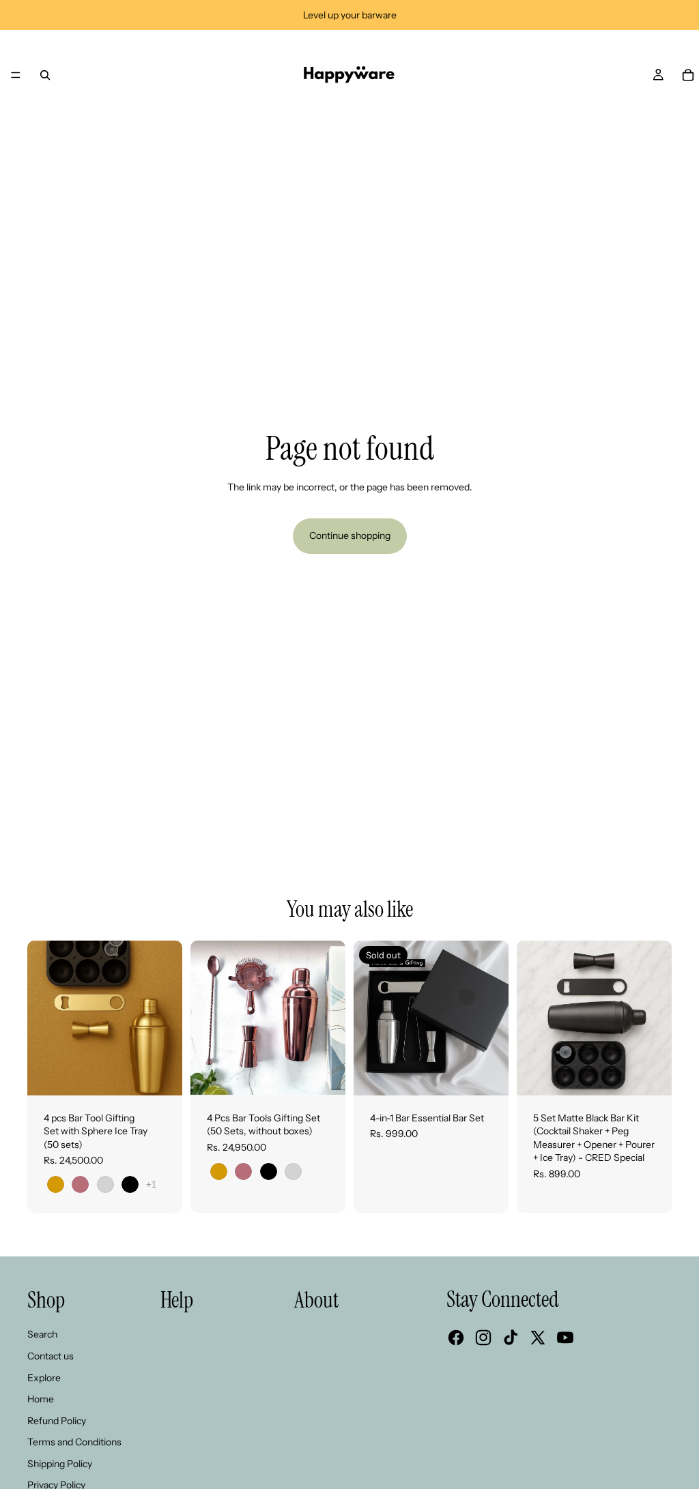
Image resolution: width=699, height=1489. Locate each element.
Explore (44, 1378)
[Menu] (15, 75)
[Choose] (161, 1074)
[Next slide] (494, 1018)
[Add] (650, 1074)
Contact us (50, 1356)
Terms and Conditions (74, 1442)
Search (42, 1334)
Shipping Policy (59, 1464)
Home (40, 1399)
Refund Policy (56, 1421)
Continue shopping (349, 535)
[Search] (45, 75)
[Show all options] (151, 1184)
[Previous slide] (369, 1018)
